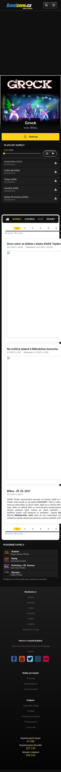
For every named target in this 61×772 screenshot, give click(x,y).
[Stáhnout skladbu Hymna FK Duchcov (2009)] (55, 198)
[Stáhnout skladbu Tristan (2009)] (55, 181)
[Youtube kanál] (22, 659)
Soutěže (31, 624)
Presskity (31, 678)
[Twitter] (30, 659)
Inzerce (31, 651)
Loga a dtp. (31, 727)
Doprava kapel (30, 689)
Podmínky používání (31, 716)
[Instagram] (38, 659)
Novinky (17, 219)
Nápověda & (31, 706)
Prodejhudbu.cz (31, 684)
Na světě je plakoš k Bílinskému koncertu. (32, 349)
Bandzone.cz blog (31, 629)
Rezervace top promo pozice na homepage (31, 646)
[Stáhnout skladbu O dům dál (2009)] (55, 172)
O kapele (30, 219)
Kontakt (31, 711)
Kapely (31, 597)
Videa (31, 608)
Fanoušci (31, 613)
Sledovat (33, 137)
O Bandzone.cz (31, 722)
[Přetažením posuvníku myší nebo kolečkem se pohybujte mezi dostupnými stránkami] (5, 531)
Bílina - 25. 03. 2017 (18, 491)
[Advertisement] (30, 43)
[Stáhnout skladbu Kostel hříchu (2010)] (55, 163)
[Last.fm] (46, 659)
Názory (51, 219)
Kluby (31, 619)
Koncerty (31, 603)
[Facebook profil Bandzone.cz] (14, 659)
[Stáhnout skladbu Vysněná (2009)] (55, 189)
